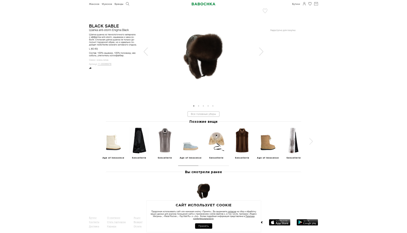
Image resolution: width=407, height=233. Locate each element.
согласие (232, 211)
